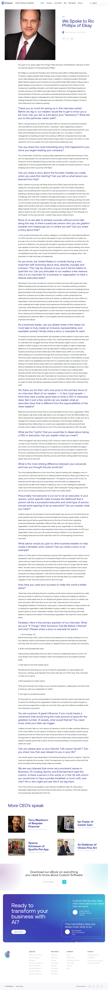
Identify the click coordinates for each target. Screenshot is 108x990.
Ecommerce (54, 968)
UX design (32, 960)
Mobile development (35, 968)
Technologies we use (73, 960)
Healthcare (54, 955)
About (42, 3)
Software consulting (35, 955)
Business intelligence (35, 974)
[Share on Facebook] (68, 38)
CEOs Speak (72, 3)
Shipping (53, 965)
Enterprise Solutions (35, 971)
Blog (65, 3)
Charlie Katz (72, 32)
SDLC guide (70, 963)
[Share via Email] (72, 38)
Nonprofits (54, 974)
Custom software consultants (24, 3)
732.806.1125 (91, 957)
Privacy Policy (19, 986)
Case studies (71, 957)
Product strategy (34, 957)
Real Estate (54, 971)
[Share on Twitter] (63, 38)
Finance (53, 960)
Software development (36, 963)
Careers (69, 965)
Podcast (80, 3)
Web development (34, 965)
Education (54, 957)
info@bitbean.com (93, 955)
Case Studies (58, 3)
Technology (54, 963)
